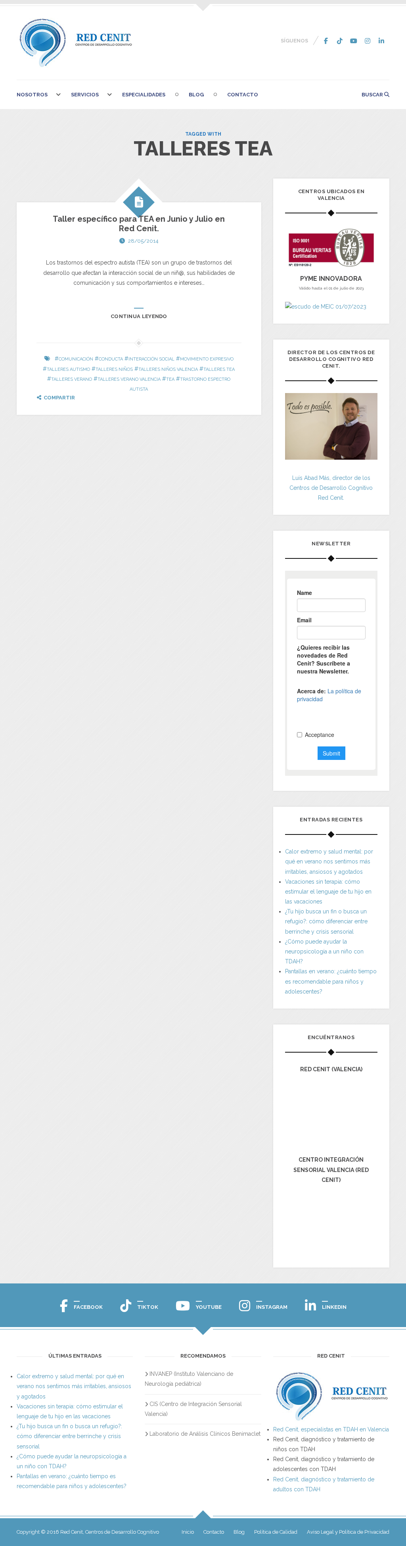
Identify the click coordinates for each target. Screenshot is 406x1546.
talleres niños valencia (168, 369)
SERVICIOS (85, 95)
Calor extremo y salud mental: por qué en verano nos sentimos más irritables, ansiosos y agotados (329, 861)
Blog (196, 95)
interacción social (151, 359)
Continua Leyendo (139, 316)
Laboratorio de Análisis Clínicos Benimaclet (204, 1434)
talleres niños (114, 369)
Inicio (188, 1532)
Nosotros (32, 95)
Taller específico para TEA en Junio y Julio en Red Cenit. (139, 223)
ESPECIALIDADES (143, 95)
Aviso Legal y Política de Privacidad (348, 1532)
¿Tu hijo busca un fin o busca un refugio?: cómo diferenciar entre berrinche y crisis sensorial (326, 921)
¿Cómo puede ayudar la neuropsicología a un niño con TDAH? (324, 951)
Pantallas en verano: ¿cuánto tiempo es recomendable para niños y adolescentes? (331, 981)
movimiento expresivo (207, 359)
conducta (111, 359)
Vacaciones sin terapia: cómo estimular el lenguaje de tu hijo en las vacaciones (328, 891)
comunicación (76, 359)
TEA (170, 379)
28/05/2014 (143, 241)
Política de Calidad (275, 1532)
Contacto (242, 95)
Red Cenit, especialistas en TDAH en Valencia (331, 1429)
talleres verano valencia (129, 379)
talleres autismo (68, 369)
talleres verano (71, 379)
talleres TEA (219, 369)
